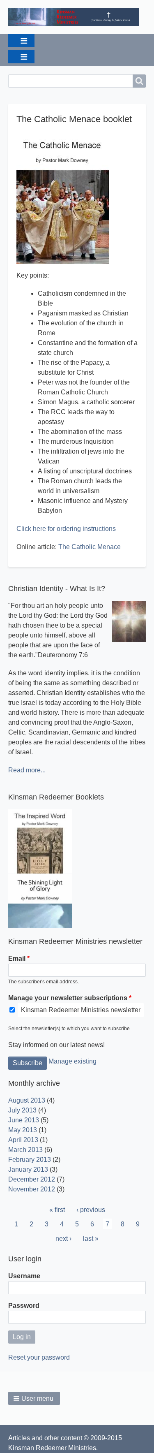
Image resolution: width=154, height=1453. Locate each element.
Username (24, 1275)
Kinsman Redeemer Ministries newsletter (80, 1009)
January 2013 (28, 1169)
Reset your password (39, 1357)
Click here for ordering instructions (66, 528)
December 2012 (31, 1179)
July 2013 (22, 1110)
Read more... (27, 770)
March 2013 (25, 1149)
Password (23, 1305)
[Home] (77, 17)
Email (16, 958)
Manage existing (72, 1061)
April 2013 (23, 1139)
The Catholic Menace (89, 546)
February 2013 (29, 1159)
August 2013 (26, 1100)
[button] (34, 1398)
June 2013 (23, 1120)
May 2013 (22, 1129)
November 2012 (31, 1189)
